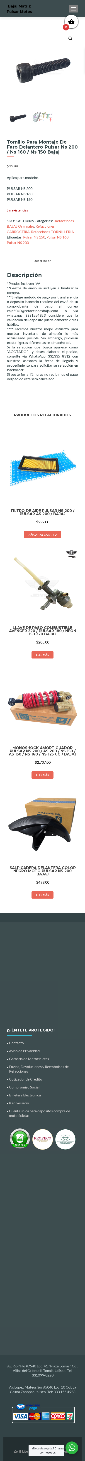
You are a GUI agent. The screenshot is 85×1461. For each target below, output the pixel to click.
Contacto (16, 1043)
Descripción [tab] (42, 261)
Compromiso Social (24, 1087)
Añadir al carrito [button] (43, 534)
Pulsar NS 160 (57, 237)
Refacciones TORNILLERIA (52, 231)
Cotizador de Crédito (25, 1079)
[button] (70, 39)
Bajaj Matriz (19, 6)
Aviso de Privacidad (24, 1051)
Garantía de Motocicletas (29, 1058)
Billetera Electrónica (25, 1095)
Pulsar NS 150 (34, 237)
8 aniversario (19, 1103)
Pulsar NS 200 (18, 242)
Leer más (42, 654)
